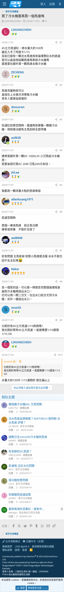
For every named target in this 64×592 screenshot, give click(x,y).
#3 (61, 119)
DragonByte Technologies (40, 565)
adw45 (12, 440)
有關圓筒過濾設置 (20, 494)
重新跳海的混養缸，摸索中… (26, 509)
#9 (61, 320)
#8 (61, 281)
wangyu (13, 512)
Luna (11, 483)
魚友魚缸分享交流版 (29, 512)
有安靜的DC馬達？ (20, 451)
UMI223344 (15, 455)
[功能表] (4, 4)
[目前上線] (8, 143)
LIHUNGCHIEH (12, 21)
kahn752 (13, 407)
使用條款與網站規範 (43, 546)
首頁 (24, 549)
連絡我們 (7, 546)
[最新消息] (59, 4)
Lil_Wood (13, 426)
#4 (61, 150)
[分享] (56, 42)
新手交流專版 (27, 426)
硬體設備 (24, 407)
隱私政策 (7, 549)
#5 (61, 184)
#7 (61, 250)
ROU (11, 469)
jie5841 (12, 498)
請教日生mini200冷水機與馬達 (28, 437)
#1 (61, 42)
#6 (61, 211)
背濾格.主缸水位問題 (21, 466)
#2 (61, 84)
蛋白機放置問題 (18, 480)
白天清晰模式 (12, 541)
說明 (17, 549)
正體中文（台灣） (35, 541)
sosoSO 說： (11, 361)
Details (6, 568)
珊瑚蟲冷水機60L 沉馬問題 (25, 404)
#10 (60, 354)
